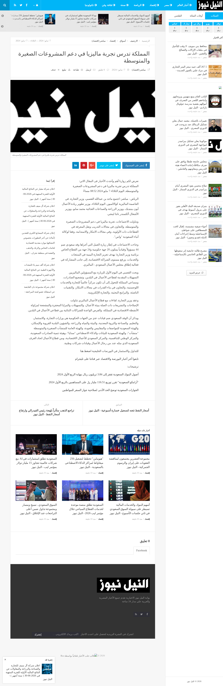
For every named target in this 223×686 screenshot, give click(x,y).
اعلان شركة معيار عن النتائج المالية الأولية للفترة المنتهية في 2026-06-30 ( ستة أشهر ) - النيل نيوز (38, 193)
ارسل (88, 69)
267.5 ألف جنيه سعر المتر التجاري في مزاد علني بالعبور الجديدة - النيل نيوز (189, 70)
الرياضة (138, 5)
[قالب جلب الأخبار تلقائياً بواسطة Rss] (79, 655)
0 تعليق (101, 69)
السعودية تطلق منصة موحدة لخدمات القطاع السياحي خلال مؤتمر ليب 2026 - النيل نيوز (86, 509)
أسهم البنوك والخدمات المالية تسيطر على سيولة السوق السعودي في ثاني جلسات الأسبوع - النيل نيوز (133, 18)
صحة (123, 5)
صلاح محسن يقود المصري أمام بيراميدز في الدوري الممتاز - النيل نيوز (190, 189)
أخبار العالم (183, 5)
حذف (53, 69)
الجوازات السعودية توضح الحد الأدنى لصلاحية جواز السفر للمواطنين (100, 390)
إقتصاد (153, 5)
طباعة (76, 69)
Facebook (141, 550)
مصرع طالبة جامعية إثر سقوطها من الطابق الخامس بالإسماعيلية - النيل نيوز (190, 254)
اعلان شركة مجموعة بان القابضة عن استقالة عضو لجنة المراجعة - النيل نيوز (39, 292)
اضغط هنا (85, 351)
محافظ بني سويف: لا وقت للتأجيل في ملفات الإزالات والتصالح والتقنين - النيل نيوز (189, 50)
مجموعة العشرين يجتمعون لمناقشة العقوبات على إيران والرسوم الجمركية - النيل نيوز (129, 462)
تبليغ (64, 69)
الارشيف (134, 41)
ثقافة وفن (107, 5)
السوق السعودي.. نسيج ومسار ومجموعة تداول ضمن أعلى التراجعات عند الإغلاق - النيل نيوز (38, 509)
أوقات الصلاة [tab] (196, 15)
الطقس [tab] (178, 15)
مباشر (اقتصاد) (99, 41)
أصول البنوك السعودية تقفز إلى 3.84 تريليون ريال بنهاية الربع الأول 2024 (98, 374)
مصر (167, 5)
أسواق (123, 41)
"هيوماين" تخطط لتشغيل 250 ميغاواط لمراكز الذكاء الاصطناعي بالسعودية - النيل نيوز (26, 18)
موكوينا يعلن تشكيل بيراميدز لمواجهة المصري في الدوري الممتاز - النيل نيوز (192, 145)
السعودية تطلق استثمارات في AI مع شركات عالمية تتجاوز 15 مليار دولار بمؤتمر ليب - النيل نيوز (80, 18)
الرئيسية (146, 41)
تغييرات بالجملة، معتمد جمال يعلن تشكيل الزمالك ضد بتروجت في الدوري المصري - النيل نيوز (189, 124)
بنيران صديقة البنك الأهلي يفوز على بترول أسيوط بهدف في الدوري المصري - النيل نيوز (191, 210)
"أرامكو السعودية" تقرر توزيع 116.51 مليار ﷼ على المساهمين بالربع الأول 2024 (94, 382)
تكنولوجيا (90, 5)
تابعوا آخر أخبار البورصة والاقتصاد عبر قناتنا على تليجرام (107, 358)
